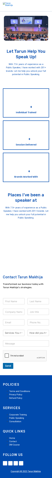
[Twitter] (10, 463)
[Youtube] (21, 463)
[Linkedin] (5, 463)
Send (8, 365)
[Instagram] (16, 463)
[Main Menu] (46, 4)
